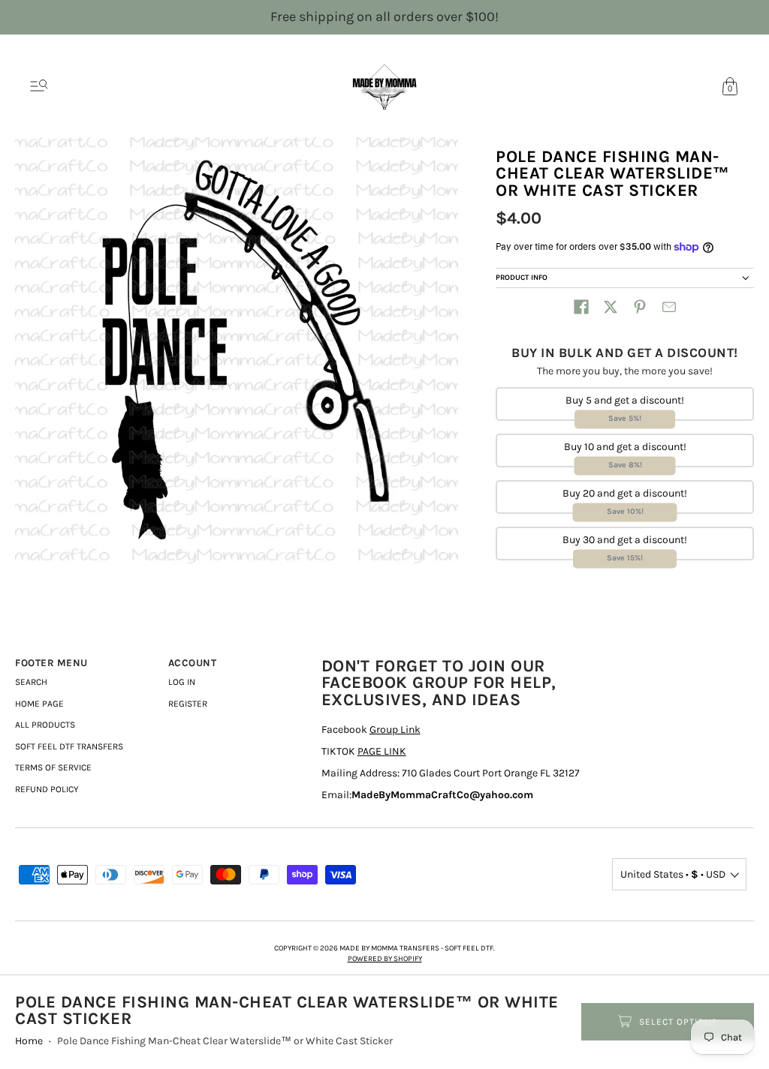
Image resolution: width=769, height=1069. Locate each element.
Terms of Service (53, 767)
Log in (181, 682)
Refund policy (47, 789)
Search (31, 682)
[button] (581, 306)
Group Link (395, 729)
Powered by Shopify (385, 958)
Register (187, 703)
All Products (45, 724)
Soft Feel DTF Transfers (69, 746)
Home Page (39, 703)
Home (29, 1040)
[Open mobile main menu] (39, 86)
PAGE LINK (381, 751)
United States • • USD (672, 874)
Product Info (521, 277)
